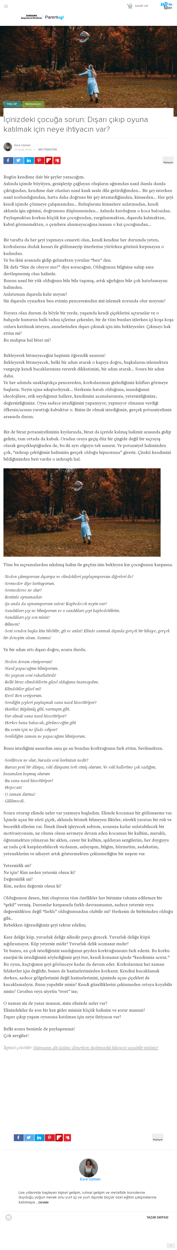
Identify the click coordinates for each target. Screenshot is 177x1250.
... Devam (42, 1202)
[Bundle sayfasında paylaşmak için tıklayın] (57, 161)
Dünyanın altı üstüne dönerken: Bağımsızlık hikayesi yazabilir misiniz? (95, 1048)
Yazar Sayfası (157, 1217)
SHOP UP (141, 6)
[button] (6, 6)
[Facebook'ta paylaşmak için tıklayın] (8, 160)
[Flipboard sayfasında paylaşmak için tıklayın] (48, 160)
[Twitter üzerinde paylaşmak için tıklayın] (19, 160)
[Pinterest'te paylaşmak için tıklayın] (39, 160)
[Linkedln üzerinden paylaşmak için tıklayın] (29, 160)
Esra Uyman (22, 145)
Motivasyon (33, 104)
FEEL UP (12, 104)
